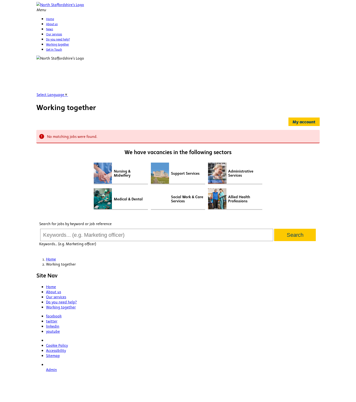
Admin (51, 369)
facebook (54, 315)
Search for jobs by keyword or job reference (75, 223)
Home (51, 286)
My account (304, 122)
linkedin (52, 326)
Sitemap (53, 355)
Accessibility (56, 350)
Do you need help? (61, 301)
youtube (53, 331)
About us (53, 291)
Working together (61, 306)
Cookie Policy (57, 345)
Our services (56, 296)
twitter (51, 320)
